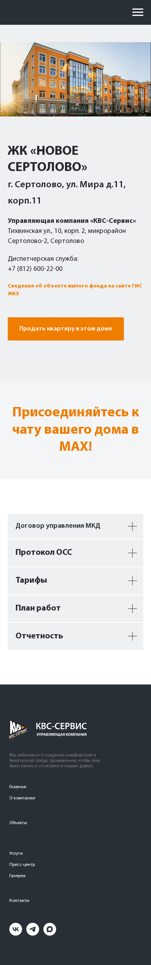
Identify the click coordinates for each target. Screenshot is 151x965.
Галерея (17, 876)
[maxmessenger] (49, 933)
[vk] (15, 933)
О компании (22, 798)
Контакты (19, 900)
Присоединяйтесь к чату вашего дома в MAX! (75, 430)
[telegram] (32, 933)
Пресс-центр (22, 864)
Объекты (18, 823)
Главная (17, 787)
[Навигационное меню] (137, 12)
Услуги (16, 853)
